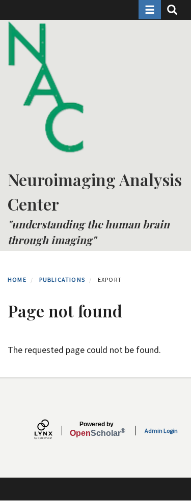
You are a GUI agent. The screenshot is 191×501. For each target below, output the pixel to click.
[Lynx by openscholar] (52, 430)
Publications (62, 279)
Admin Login (161, 430)
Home (17, 279)
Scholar (96, 429)
